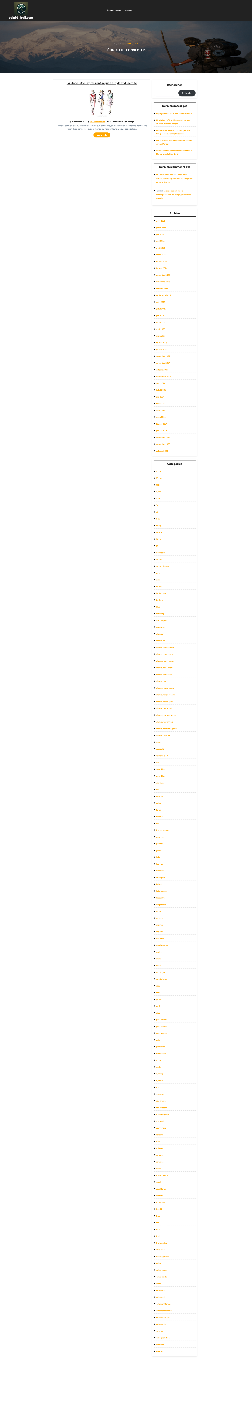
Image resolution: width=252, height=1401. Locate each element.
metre (159, 952)
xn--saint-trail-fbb (97, 122)
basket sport (161, 593)
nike (158, 986)
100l (158, 485)
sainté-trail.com (21, 17)
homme (159, 864)
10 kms (159, 478)
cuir (157, 762)
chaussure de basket (165, 647)
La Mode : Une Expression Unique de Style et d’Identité (102, 83)
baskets (159, 600)
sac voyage (161, 1128)
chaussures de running (165, 694)
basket (159, 586)
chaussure (160, 640)
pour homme (161, 1033)
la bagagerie (161, 891)
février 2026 (161, 261)
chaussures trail (163, 735)
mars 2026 (161, 254)
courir (158, 742)
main (158, 911)
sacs (158, 1141)
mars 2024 (161, 417)
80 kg (158, 525)
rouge (158, 1060)
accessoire (160, 552)
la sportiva (161, 898)
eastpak (159, 796)
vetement (160, 1290)
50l (157, 505)
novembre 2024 (163, 363)
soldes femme (162, 1175)
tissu (158, 1216)
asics (158, 579)
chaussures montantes (165, 715)
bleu (158, 607)
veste (158, 1283)
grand (159, 850)
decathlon (160, 769)
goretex (159, 843)
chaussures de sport (164, 701)
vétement (160, 1297)
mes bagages (162, 945)
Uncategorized (162, 1256)
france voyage (162, 830)
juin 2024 (160, 397)
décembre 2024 (163, 356)
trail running (161, 1243)
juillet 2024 (161, 390)
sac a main (161, 1101)
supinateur (161, 1202)
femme (159, 810)
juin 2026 (160, 234)
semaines (160, 1162)
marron (159, 925)
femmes (159, 816)
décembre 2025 (163, 275)
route (158, 1067)
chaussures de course (165, 688)
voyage (159, 1331)
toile (158, 1229)
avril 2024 (160, 410)
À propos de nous (114, 10)
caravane (160, 627)
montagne (160, 972)
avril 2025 (160, 329)
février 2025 (161, 342)
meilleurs (160, 938)
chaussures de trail (164, 708)
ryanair (159, 1080)
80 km (159, 532)
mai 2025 (160, 322)
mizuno (159, 958)
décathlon (160, 776)
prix (158, 1040)
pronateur (160, 1046)
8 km (158, 519)
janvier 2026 (161, 268)
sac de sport (161, 1107)
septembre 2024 (163, 376)
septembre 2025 (163, 295)
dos (157, 789)
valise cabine (161, 1270)
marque (159, 918)
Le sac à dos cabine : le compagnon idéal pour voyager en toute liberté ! (174, 178)
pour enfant (161, 1019)
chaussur (160, 634)
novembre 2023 (163, 444)
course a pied (162, 755)
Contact (128, 10)
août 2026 (160, 221)
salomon (159, 1148)
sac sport (160, 1121)
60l (157, 512)
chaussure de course (165, 654)
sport (158, 1182)
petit (158, 1006)
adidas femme (162, 566)
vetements (161, 1324)
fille (157, 823)
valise (158, 1263)
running (159, 1073)
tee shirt (159, 1209)
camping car (161, 620)
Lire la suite (103, 136)
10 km (158, 471)
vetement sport (163, 1317)
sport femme (161, 1189)
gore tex (160, 837)
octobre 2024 (162, 369)
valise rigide (161, 1277)
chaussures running (164, 722)
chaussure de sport (164, 667)
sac (157, 1087)
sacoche (159, 1134)
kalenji (159, 884)
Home (117, 44)
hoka (158, 857)
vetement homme (164, 1310)
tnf (157, 1222)
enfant (159, 803)
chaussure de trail (164, 674)
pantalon (160, 999)
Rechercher (174, 85)
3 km (158, 498)
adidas (159, 559)
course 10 (160, 749)
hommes (160, 870)
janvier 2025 (161, 349)
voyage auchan (163, 1337)
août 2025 (160, 302)
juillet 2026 (161, 227)
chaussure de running (165, 661)
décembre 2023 (163, 437)
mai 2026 (160, 241)
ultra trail (160, 1249)
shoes (158, 1168)
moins (158, 965)
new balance (161, 979)
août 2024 (160, 383)
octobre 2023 (162, 451)
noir (158, 992)
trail (158, 1236)
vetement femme (163, 1304)
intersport (160, 877)
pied (158, 1013)
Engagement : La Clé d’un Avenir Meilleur (174, 113)
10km (158, 491)
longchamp (161, 904)
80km (158, 539)
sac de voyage (162, 1114)
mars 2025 (161, 336)
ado (158, 573)
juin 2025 (160, 315)
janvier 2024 (161, 430)
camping (160, 613)
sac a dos (160, 1094)
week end (160, 1344)
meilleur (159, 931)
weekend (160, 1351)
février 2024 (161, 424)
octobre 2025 (162, 288)
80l (157, 546)
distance (160, 783)
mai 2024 (160, 403)
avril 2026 (160, 248)
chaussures (161, 681)
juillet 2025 (161, 309)
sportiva (160, 1195)
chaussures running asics (166, 728)
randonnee (161, 1053)
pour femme (161, 1026)
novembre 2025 (163, 281)
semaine (160, 1155)
